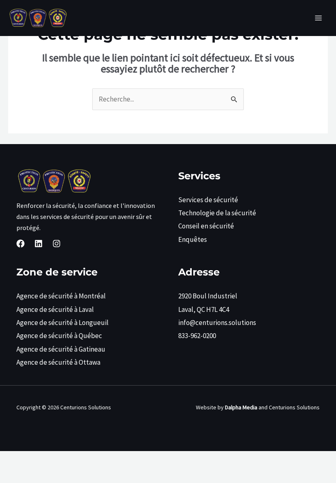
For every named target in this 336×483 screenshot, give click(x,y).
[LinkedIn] (38, 243)
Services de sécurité (208, 199)
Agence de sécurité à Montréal (61, 295)
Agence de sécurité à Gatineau (60, 349)
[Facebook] (20, 243)
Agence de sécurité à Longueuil (62, 322)
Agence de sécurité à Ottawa (58, 362)
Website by (226, 407)
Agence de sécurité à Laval (55, 309)
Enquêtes (192, 239)
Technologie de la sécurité (217, 212)
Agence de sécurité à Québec (59, 335)
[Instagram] (56, 243)
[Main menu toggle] (318, 18)
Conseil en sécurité (206, 225)
